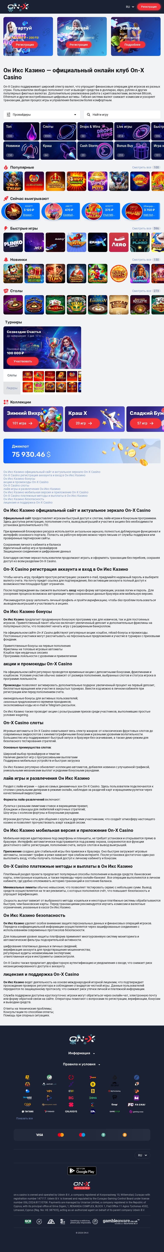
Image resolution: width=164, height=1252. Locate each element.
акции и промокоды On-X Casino (25, 482)
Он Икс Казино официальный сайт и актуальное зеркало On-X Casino (51, 472)
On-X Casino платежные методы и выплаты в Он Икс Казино (45, 495)
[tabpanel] (28, 36)
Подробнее (132, 44)
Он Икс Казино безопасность (23, 499)
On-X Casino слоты (16, 485)
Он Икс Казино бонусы (19, 478)
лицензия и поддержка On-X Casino (28, 502)
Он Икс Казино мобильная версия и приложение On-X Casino (45, 492)
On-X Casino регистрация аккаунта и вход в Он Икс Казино (44, 475)
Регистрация (149, 6)
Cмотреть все (145, 228)
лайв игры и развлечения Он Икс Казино (31, 489)
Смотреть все (145, 167)
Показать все (24, 1118)
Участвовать (23, 361)
